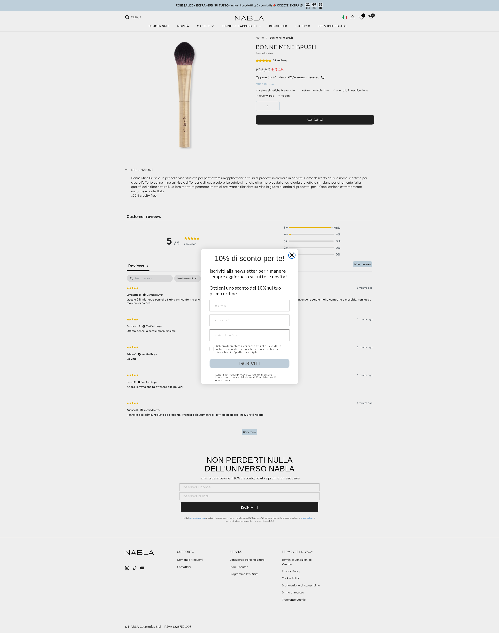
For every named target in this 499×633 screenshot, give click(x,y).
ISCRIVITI (249, 363)
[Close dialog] (291, 255)
